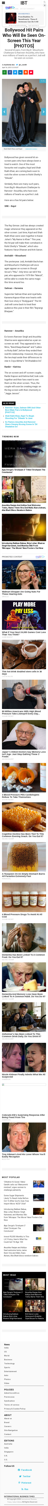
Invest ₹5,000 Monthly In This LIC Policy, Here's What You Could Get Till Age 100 (16, 1239)
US (5, 1352)
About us (8, 1418)
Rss (25, 1489)
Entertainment (10, 1371)
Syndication (9, 1401)
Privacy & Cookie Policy (14, 1409)
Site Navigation (11, 1430)
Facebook (26, 1470)
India (6, 1348)
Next (43, 111)
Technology (9, 1364)
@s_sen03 (22, 65)
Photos (7, 1379)
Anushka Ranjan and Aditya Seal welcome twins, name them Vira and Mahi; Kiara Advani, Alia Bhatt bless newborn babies (24, 507)
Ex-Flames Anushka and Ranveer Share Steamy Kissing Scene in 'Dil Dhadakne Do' (21, 424)
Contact (7, 1434)
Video (6, 1383)
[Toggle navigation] (3, 3)
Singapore (8, 1452)
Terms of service (11, 1405)
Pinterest (25, 1482)
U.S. (6, 1460)
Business (8, 1360)
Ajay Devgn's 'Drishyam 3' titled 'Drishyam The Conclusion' (15, 1228)
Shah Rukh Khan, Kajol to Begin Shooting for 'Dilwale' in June (19, 417)
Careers (7, 1426)
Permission (9, 1397)
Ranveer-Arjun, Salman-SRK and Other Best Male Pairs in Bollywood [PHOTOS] (23, 410)
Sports (7, 1367)
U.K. (6, 1456)
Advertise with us (11, 1393)
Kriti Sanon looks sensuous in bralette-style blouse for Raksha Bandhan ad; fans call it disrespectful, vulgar (34, 1318)
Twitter (26, 1476)
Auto (6, 1375)
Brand (6, 1422)
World (6, 1356)
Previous (4, 111)
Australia (8, 1444)
